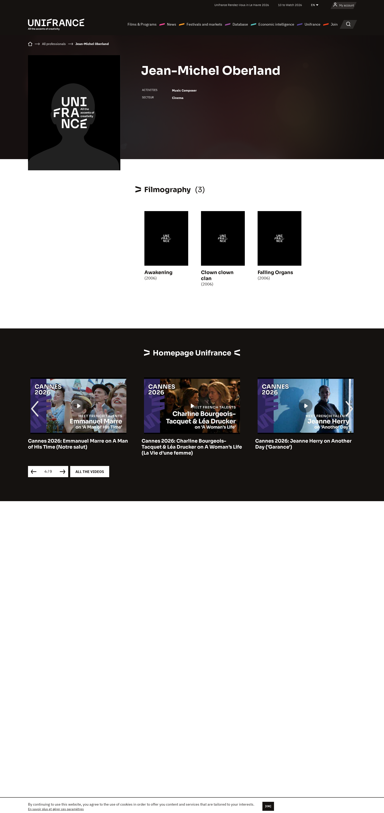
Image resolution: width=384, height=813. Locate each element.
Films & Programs (142, 24)
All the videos (89, 471)
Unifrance (312, 24)
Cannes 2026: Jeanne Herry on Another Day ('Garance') (303, 444)
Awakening (158, 272)
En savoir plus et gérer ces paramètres (56, 809)
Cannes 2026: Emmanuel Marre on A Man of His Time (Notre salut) (78, 444)
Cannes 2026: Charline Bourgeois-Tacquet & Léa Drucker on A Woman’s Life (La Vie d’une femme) (192, 447)
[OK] (268, 806)
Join (334, 24)
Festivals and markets (204, 24)
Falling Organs (275, 272)
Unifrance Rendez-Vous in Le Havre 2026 (241, 5)
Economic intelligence (276, 24)
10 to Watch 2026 (290, 5)
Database (240, 24)
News (171, 24)
